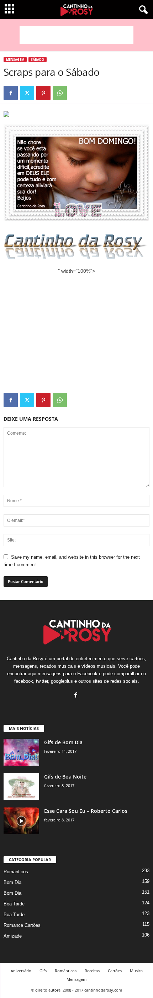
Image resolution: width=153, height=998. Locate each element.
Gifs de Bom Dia (63, 742)
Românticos (16, 871)
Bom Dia (12, 882)
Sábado (37, 59)
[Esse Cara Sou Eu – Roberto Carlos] (21, 820)
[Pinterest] (43, 93)
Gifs (43, 970)
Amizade (13, 936)
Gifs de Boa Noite (65, 776)
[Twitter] (27, 93)
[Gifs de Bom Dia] (21, 752)
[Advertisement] (76, 35)
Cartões (115, 970)
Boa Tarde (14, 903)
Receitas (92, 970)
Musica (136, 970)
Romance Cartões (22, 925)
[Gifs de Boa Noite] (21, 786)
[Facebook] (11, 93)
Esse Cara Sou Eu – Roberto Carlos (85, 810)
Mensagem (15, 59)
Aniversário (21, 970)
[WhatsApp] (60, 93)
